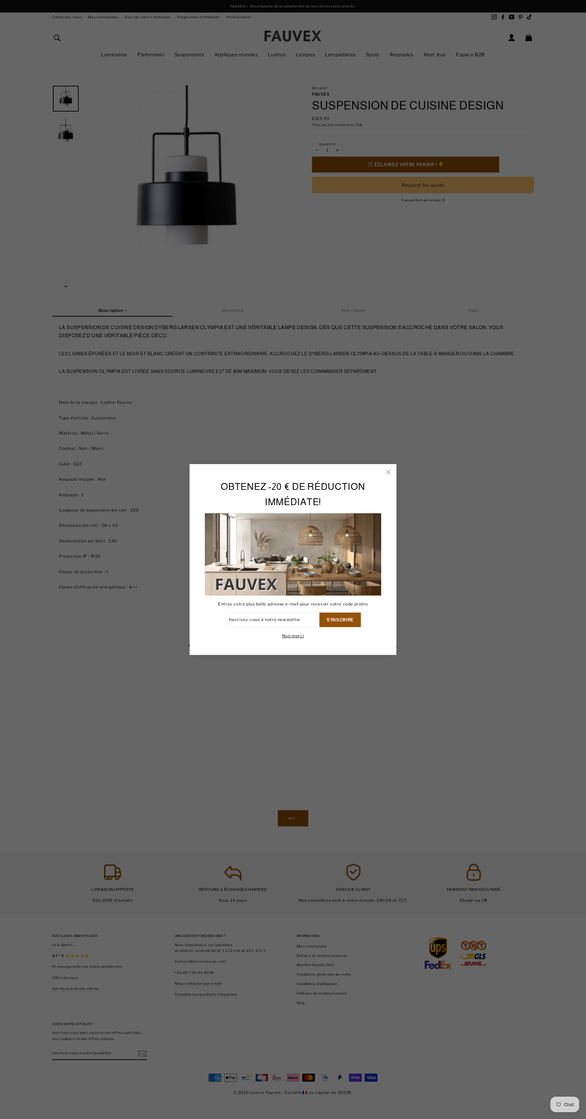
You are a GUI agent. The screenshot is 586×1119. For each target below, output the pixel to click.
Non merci (293, 635)
